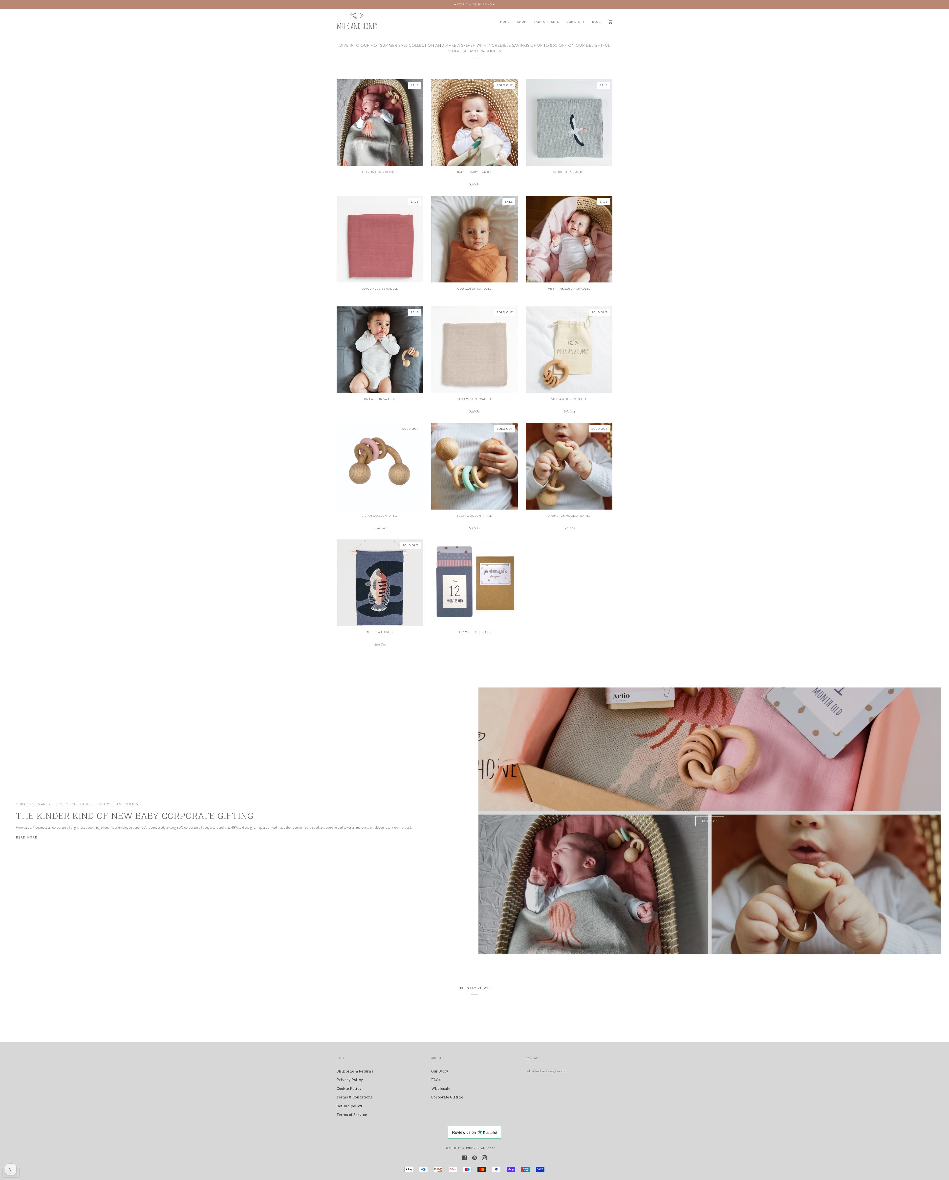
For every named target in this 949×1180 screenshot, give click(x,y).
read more (26, 837)
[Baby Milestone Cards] (474, 582)
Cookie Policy (349, 1088)
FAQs (435, 1079)
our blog (710, 821)
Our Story (439, 1071)
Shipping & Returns (355, 1071)
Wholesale (440, 1088)
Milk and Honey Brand (468, 1148)
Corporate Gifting (447, 1097)
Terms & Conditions (355, 1097)
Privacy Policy (350, 1079)
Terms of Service (352, 1114)
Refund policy (349, 1106)
